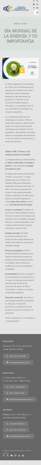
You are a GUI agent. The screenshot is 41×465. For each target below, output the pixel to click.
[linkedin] (37, 8)
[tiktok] (34, 8)
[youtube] (34, 4)
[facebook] (34, 1)
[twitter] (37, 1)
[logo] (16, 4)
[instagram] (37, 4)
